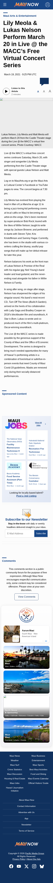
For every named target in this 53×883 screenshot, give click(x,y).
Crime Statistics (15, 769)
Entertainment (38, 760)
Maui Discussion (14, 774)
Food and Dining (38, 774)
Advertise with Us (26, 812)
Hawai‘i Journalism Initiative (14, 789)
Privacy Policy (19, 859)
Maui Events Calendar (38, 778)
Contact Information (26, 806)
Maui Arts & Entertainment (19, 15)
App (26, 818)
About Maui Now (26, 800)
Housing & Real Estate (14, 778)
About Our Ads (33, 859)
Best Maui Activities (38, 769)
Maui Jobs (14, 783)
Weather (15, 760)
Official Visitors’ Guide (38, 783)
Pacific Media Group (34, 853)
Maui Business (38, 756)
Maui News (15, 756)
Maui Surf (14, 765)
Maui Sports (38, 765)
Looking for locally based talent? (26, 494)
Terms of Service (26, 831)
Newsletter (26, 824)
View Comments (26, 597)
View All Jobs (38, 424)
